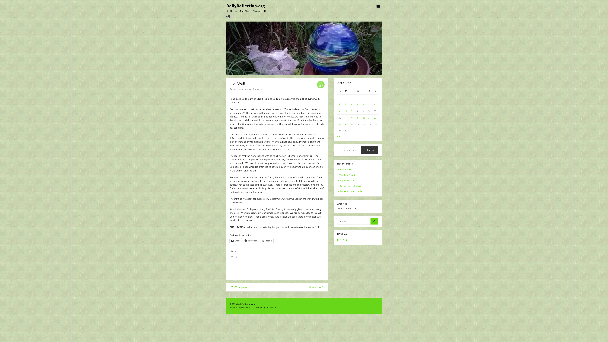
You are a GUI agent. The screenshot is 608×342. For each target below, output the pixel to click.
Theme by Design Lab (266, 307)
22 (375, 118)
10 (346, 111)
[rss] (228, 16)
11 (351, 111)
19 (357, 118)
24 (346, 124)
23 (340, 124)
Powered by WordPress (241, 307)
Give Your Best (346, 169)
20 (364, 118)
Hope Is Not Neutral (348, 180)
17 (346, 118)
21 (369, 118)
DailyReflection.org (245, 6)
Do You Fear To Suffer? (350, 186)
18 (352, 118)
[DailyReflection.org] (304, 48)
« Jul (339, 136)
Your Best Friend (347, 175)
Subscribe (370, 150)
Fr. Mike (258, 89)
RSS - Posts (342, 240)
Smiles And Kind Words (350, 191)
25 (352, 124)
